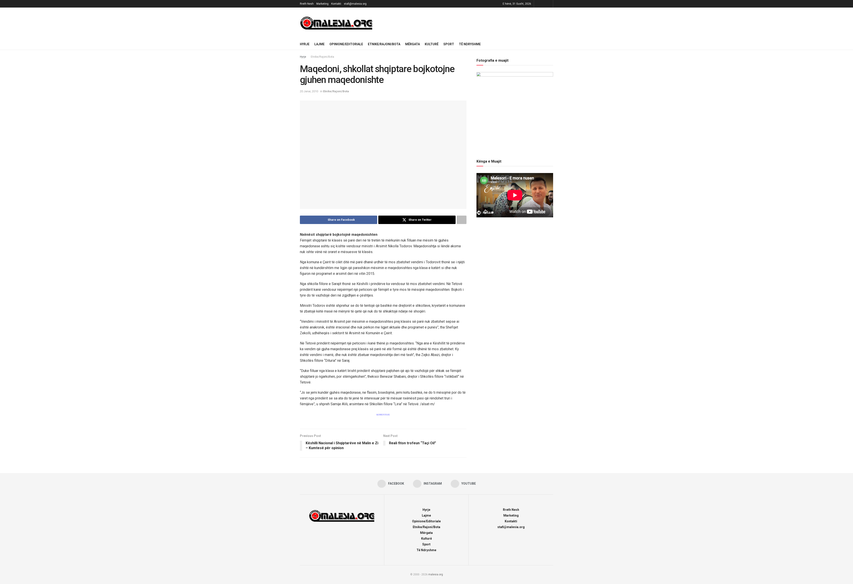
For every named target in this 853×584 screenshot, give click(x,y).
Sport (448, 44)
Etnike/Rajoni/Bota (384, 44)
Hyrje (304, 44)
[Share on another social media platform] (461, 220)
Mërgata (412, 44)
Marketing (322, 3)
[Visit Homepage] (336, 23)
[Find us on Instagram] (543, 4)
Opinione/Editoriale (346, 44)
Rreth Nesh (307, 3)
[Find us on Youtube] (549, 4)
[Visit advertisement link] (466, 23)
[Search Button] (551, 44)
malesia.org (435, 574)
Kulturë (431, 44)
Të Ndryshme (470, 44)
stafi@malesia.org (355, 3)
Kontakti (336, 3)
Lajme (319, 44)
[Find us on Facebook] (538, 4)
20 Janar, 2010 (309, 91)
